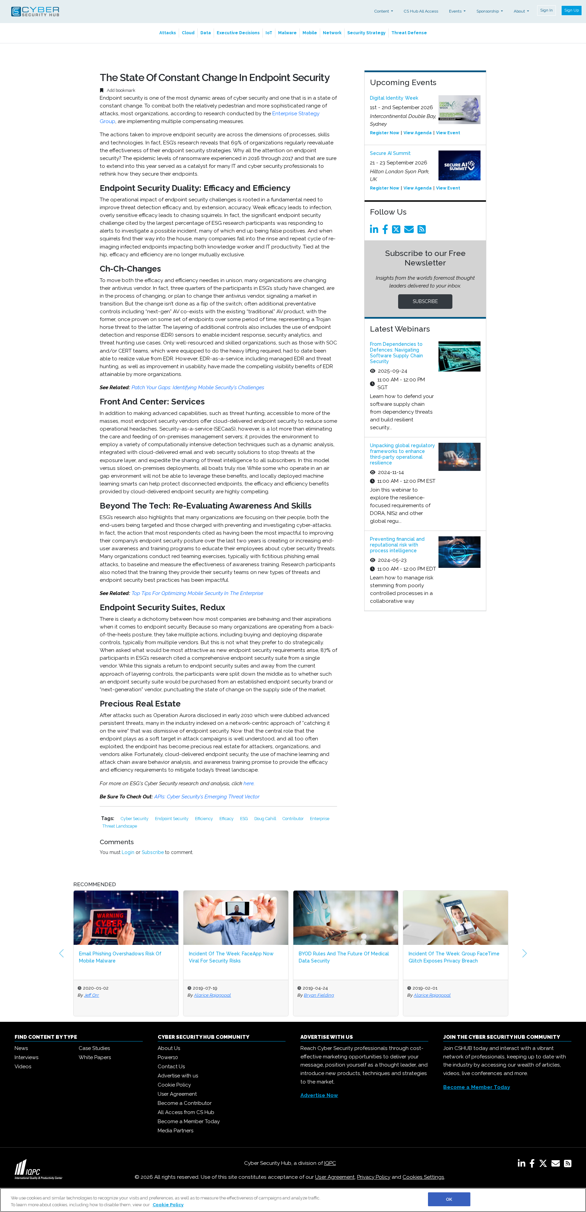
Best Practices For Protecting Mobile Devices (453, 957)
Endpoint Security (172, 818)
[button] (61, 953)
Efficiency (204, 818)
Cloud (188, 33)
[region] (293, 1200)
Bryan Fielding (212, 995)
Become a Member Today (189, 1121)
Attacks (167, 33)
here (248, 783)
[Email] (410, 231)
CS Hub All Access (421, 11)
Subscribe (153, 852)
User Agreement (177, 1094)
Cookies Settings (423, 1177)
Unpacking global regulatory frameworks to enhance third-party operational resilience (402, 454)
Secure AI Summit (390, 153)
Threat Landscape (119, 826)
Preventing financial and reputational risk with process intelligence (397, 544)
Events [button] (456, 11)
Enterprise (319, 818)
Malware (287, 33)
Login (128, 852)
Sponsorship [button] (488, 11)
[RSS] (567, 1165)
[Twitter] (397, 231)
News (21, 1048)
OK (449, 1199)
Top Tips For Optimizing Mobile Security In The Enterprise (197, 593)
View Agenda (418, 133)
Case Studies (94, 1048)
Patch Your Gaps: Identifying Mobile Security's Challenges (198, 387)
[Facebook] (386, 231)
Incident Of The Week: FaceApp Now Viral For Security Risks (124, 957)
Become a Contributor (185, 1103)
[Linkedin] (375, 231)
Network (332, 33)
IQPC (330, 1163)
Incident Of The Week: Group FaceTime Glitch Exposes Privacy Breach (346, 957)
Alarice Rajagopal (105, 995)
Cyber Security (135, 818)
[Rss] (422, 231)
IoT (269, 33)
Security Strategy (366, 33)
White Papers (95, 1057)
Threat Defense (409, 33)
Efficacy (227, 818)
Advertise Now (319, 1095)
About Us (169, 1048)
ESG (244, 818)
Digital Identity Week (394, 98)
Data (205, 33)
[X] (544, 1165)
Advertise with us (178, 1076)
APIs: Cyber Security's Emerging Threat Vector (206, 797)
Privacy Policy (373, 1177)
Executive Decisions (238, 33)
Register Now (384, 133)
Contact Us (171, 1067)
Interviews (26, 1057)
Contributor (293, 818)
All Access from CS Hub (186, 1112)
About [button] (520, 11)
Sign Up (571, 10)
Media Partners (175, 1131)
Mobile (309, 33)
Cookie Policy (174, 1085)
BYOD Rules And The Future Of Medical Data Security (237, 957)
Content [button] (382, 11)
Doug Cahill (265, 818)
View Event (448, 133)
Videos (23, 1067)
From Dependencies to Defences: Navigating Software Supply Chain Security (396, 352)
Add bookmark (120, 90)
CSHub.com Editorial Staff (443, 995)
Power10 (168, 1057)
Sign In (546, 10)
